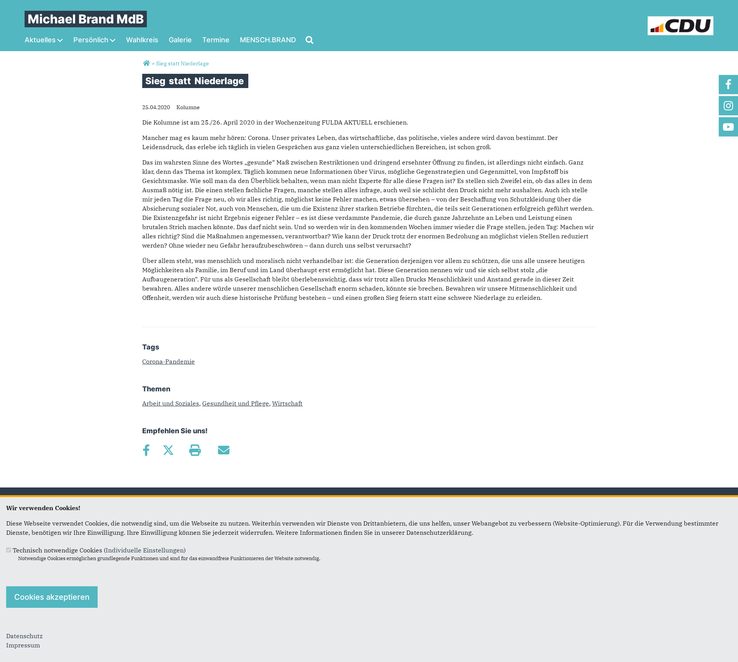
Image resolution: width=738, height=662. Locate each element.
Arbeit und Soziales (170, 403)
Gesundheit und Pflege (235, 403)
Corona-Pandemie (168, 361)
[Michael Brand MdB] (146, 63)
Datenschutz (24, 636)
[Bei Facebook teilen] (146, 450)
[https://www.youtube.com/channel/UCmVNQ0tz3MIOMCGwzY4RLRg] (728, 126)
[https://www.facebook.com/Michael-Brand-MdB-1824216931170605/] (728, 84)
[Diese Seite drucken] (194, 450)
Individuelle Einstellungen (145, 550)
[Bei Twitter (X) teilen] (168, 450)
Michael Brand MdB (86, 19)
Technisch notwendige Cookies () (99, 550)
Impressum (23, 645)
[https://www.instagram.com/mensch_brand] (728, 105)
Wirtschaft (287, 403)
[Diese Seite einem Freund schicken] (223, 450)
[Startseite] (680, 21)
